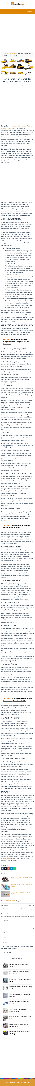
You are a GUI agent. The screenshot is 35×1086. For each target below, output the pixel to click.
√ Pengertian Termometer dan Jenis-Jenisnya (20, 892)
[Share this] (2, 868)
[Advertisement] (17, 32)
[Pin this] (8, 868)
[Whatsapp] (14, 868)
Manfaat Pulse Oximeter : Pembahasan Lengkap (21, 885)
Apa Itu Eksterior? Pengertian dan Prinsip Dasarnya (8, 907)
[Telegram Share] (11, 868)
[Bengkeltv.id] (17, 4)
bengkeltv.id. (14, 1082)
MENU (30, 11)
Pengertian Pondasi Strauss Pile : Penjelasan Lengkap (27, 907)
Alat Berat (22, 901)
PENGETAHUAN (10, 901)
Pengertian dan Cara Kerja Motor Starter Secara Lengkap (21, 878)
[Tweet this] (5, 868)
